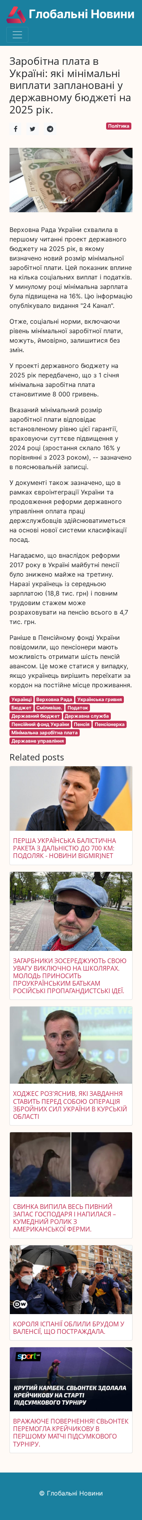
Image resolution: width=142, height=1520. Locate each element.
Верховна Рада (54, 699)
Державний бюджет (35, 716)
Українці (21, 699)
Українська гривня (99, 699)
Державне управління (37, 741)
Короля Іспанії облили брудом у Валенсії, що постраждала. (68, 1328)
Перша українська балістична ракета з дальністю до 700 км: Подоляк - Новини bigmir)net (64, 848)
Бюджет (21, 708)
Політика (118, 126)
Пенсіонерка (110, 724)
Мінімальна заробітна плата (44, 732)
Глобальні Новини (80, 14)
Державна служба (87, 716)
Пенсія (82, 724)
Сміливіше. (49, 708)
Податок (77, 708)
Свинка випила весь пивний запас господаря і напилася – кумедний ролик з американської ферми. (64, 1218)
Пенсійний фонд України (40, 724)
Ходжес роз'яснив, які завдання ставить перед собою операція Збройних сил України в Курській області (70, 1105)
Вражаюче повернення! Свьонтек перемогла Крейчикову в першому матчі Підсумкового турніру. (71, 1432)
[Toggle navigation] (17, 35)
